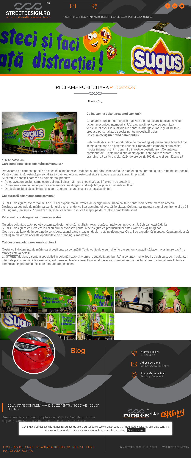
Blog (124, 17)
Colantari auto (90, 17)
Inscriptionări (71, 17)
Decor (104, 17)
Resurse (115, 17)
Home (91, 101)
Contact (148, 17)
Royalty (184, 446)
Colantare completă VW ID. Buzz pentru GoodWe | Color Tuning (53, 407)
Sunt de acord (136, 430)
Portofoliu (135, 17)
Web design (169, 446)
